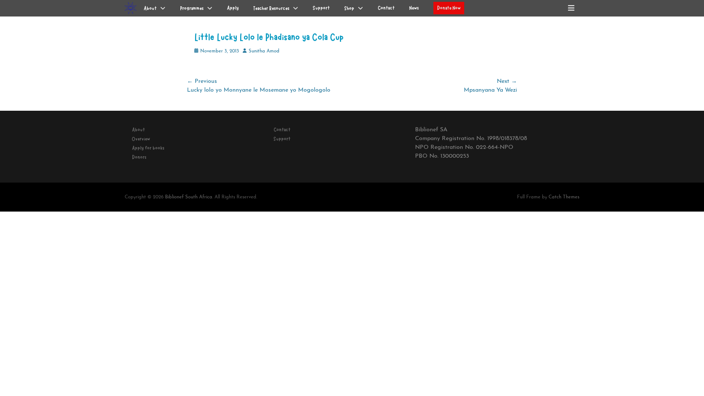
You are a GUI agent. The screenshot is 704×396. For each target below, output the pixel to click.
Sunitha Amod (264, 51)
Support (282, 139)
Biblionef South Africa (188, 197)
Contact (282, 129)
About (138, 129)
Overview (141, 139)
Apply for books (148, 148)
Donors (139, 157)
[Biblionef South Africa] (130, 8)
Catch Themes (564, 197)
